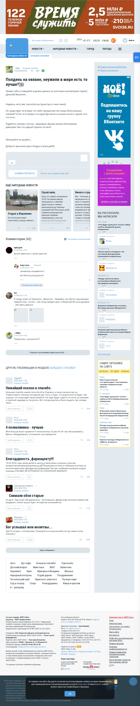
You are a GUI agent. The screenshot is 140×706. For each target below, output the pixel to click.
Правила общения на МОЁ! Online (113, 67)
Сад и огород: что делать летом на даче (119, 627)
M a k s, (122, 194)
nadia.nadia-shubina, (108, 197)
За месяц (125, 371)
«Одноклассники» (85, 651)
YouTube (97, 651)
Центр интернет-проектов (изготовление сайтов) (119, 661)
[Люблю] (29, 159)
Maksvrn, (119, 179)
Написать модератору (109, 70)
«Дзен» (64, 651)
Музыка (69, 571)
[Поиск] (129, 49)
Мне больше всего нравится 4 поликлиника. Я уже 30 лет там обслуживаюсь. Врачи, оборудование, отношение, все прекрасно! (45, 433)
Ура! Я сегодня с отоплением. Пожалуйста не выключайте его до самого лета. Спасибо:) (44, 532)
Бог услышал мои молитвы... (29, 527)
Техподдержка (49, 583)
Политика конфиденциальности (118, 648)
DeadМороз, (113, 188)
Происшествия (106, 422)
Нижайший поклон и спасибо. (29, 388)
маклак (120, 197)
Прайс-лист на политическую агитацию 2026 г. (121, 639)
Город (90, 48)
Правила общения (116, 644)
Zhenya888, (104, 194)
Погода (107, 48)
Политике (82, 684)
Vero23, (118, 191)
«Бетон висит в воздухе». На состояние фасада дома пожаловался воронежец (111, 253)
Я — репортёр (17, 587)
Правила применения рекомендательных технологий (117, 654)
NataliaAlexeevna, (114, 185)
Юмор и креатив (71, 583)
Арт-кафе (26, 563)
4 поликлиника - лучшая (24, 427)
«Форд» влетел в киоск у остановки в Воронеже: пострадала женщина (109, 280)
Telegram (71, 654)
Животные (38, 567)
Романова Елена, (107, 182)
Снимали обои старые (26, 496)
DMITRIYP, (111, 179)
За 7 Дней (115, 371)
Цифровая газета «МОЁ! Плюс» (121, 617)
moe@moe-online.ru (39, 647)
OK (70, 693)
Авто (12, 563)
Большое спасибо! (39, 56)
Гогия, (102, 191)
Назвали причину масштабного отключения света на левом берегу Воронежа (114, 332)
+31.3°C (86, 40)
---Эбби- (17, 333)
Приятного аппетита (46, 579)
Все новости (114, 635)
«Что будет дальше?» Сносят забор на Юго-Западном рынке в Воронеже (114, 227)
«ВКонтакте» (73, 651)
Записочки (65, 567)
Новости (37, 48)
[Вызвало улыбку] (20, 159)
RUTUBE (64, 654)
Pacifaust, (104, 188)
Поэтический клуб (19, 579)
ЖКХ (52, 567)
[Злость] (56, 159)
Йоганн (109, 241)
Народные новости (65, 48)
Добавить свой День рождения (114, 202)
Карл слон (24, 265)
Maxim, (121, 188)
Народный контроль (21, 575)
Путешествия (69, 579)
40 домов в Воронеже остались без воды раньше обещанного (112, 306)
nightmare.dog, (120, 182)
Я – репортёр (105, 394)
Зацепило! (15, 571)
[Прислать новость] (113, 40)
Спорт (33, 583)
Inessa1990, (114, 194)
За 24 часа (103, 371)
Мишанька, (109, 191)
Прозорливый (111, 295)
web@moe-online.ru (24, 647)
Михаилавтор (111, 268)
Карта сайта (114, 632)
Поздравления (65, 575)
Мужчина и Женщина (48, 571)
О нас (111, 620)
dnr (15, 293)
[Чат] (133, 681)
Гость (108, 346)
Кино (29, 571)
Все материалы (104, 354)
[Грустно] (47, 159)
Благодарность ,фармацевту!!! (30, 459)
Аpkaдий (18, 247)
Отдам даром (44, 575)
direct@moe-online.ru (73, 628)
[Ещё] (120, 50)
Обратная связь (115, 623)
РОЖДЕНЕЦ (110, 319)
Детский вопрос (18, 567)
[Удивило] (38, 159)
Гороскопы (67, 563)
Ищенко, (103, 185)
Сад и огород (17, 583)
